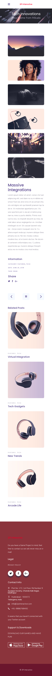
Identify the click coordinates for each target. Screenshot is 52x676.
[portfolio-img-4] (26, 119)
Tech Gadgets (16, 406)
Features (21, 264)
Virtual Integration (19, 357)
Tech (28, 264)
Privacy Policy (14, 565)
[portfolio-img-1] (26, 46)
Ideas (15, 271)
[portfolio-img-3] (26, 94)
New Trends (15, 456)
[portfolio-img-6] (26, 167)
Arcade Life (14, 505)
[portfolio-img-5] (26, 143)
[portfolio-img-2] (26, 70)
